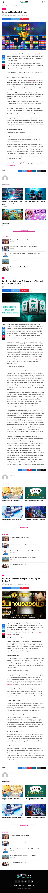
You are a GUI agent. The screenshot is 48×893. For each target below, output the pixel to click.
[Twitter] (3, 59)
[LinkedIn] (3, 62)
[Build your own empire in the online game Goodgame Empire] (12, 214)
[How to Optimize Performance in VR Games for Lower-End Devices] (35, 194)
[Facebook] (3, 56)
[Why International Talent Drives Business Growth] (5, 241)
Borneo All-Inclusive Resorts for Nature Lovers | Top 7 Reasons (23, 260)
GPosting (7, 15)
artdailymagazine (22, 162)
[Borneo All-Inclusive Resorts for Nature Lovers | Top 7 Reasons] (5, 261)
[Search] (44, 2)
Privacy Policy (22, 885)
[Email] (3, 67)
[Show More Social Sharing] (30, 19)
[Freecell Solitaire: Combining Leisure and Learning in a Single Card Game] (35, 493)
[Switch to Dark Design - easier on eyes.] (42, 2)
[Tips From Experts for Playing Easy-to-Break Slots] (12, 493)
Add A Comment (24, 230)
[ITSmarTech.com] (24, 2)
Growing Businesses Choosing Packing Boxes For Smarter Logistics (23, 246)
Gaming (4, 9)
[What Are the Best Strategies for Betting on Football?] (24, 605)
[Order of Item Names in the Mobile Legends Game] (35, 512)
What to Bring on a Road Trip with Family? (18, 267)
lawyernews (10, 163)
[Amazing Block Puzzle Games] (24, 36)
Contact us (31, 885)
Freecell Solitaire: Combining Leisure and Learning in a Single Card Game (34, 501)
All (3, 278)
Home (15, 885)
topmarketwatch (11, 165)
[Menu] (3, 2)
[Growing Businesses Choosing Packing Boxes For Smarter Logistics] (5, 248)
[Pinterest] (3, 65)
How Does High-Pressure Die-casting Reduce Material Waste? (12, 520)
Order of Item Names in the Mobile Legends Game (35, 520)
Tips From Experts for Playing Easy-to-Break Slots (11, 501)
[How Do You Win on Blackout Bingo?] (35, 214)
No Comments (20, 15)
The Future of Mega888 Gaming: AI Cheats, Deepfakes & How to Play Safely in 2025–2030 (12, 203)
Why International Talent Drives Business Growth (20, 240)
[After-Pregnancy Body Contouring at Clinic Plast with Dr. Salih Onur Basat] (5, 255)
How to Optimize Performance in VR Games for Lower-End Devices (35, 202)
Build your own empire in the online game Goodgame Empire (11, 222)
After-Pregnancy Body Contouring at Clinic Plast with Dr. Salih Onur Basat (25, 253)
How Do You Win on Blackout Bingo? (33, 222)
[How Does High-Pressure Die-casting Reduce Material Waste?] (12, 512)
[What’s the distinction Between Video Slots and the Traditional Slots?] (24, 307)
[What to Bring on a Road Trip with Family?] (5, 268)
